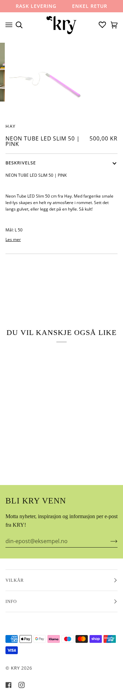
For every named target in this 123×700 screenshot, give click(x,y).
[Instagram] (21, 685)
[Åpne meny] (10, 25)
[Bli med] (108, 541)
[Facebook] (8, 685)
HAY (10, 126)
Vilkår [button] (14, 580)
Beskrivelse (20, 163)
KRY (15, 668)
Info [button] (11, 601)
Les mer (13, 239)
